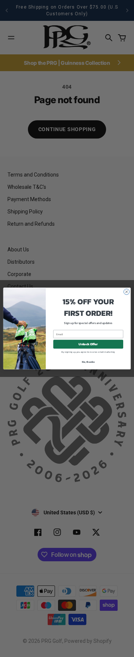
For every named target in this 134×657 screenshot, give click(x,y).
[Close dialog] (126, 292)
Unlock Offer (88, 344)
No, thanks (88, 362)
